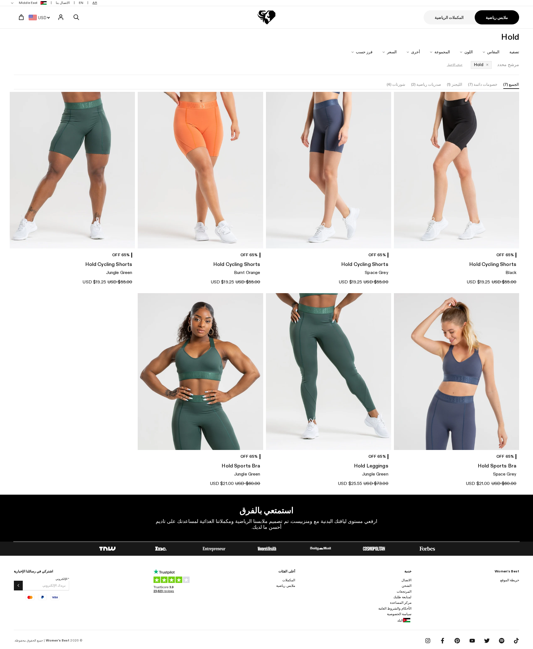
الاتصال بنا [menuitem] (63, 3)
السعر (392, 52)
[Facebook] (442, 640)
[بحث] (76, 17)
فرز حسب (364, 52)
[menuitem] (29, 3)
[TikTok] (516, 640)
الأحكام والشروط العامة (394, 608)
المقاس (493, 52)
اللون (468, 52)
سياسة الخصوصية (399, 614)
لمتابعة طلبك (402, 597)
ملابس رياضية (285, 585)
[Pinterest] (457, 640)
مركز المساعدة (400, 602)
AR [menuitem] (94, 3)
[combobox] (41, 17)
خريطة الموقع (509, 580)
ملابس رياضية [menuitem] (497, 17)
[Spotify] (501, 640)
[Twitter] (487, 640)
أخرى (415, 52)
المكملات (288, 580)
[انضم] (18, 585)
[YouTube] (472, 640)
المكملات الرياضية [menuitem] (449, 17)
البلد (400, 620)
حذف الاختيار (454, 65)
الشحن (406, 585)
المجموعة (442, 52)
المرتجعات (404, 591)
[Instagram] (428, 640)
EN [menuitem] (81, 3)
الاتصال (406, 580)
